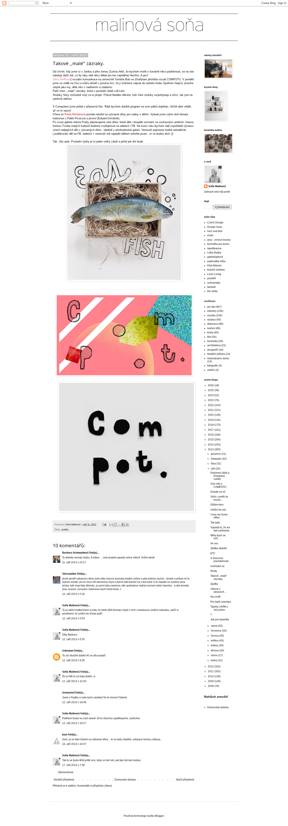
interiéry (212, 311)
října (214, 463)
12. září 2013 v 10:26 (74, 681)
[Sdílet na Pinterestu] (127, 525)
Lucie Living (214, 274)
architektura (214, 345)
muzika (211, 315)
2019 (211, 419)
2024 (211, 395)
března (215, 650)
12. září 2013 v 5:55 (73, 639)
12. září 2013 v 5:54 (73, 618)
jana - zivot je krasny (219, 239)
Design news (214, 226)
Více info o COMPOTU (218, 485)
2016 (211, 434)
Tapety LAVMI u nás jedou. (219, 608)
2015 (211, 439)
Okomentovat (65, 772)
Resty (213, 571)
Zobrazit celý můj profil (217, 191)
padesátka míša (216, 261)
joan (64, 734)
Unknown (67, 650)
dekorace (212, 323)
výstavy (211, 319)
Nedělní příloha (216, 354)
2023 (211, 400)
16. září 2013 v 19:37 (74, 744)
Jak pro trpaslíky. (219, 619)
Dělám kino (216, 504)
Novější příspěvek (64, 779)
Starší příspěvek (185, 779)
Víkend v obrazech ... (218, 590)
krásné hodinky (216, 269)
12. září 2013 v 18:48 (74, 702)
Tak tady (215, 522)
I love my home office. (219, 516)
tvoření (211, 328)
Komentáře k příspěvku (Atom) (94, 785)
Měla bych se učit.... (218, 537)
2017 (211, 429)
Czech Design (215, 222)
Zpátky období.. (219, 548)
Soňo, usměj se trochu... (219, 498)
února (214, 655)
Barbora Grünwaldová (75, 552)
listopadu (216, 458)
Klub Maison (214, 265)
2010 (211, 676)
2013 (211, 449)
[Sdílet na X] (119, 525)
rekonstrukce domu (218, 358)
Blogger (159, 815)
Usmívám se (217, 566)
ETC (212, 553)
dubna (215, 645)
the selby (212, 291)
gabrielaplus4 (215, 256)
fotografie (212, 365)
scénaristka (213, 282)
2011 (211, 671)
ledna (214, 660)
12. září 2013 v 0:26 (73, 594)
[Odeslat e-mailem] (111, 525)
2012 (211, 666)
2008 (211, 686)
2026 (211, 385)
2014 (211, 444)
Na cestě (215, 596)
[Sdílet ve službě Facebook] (123, 525)
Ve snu (214, 543)
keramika (212, 341)
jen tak (211, 306)
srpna (214, 625)
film (209, 336)
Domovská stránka (125, 779)
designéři (212, 349)
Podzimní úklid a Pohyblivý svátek (219, 475)
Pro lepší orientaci (220, 601)
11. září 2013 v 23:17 (74, 562)
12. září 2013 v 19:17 (74, 723)
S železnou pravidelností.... (220, 560)
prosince (216, 453)
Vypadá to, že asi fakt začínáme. (220, 529)
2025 (211, 390)
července (216, 630)
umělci (211, 370)
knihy (210, 332)
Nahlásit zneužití (216, 696)
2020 (211, 414)
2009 (211, 681)
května (215, 640)
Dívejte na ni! (217, 491)
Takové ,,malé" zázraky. (218, 577)
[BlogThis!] (115, 525)
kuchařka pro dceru (218, 244)
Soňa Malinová (71, 605)
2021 (211, 410)
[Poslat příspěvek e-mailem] (104, 524)
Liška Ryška (214, 252)
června (215, 635)
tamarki (211, 287)
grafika (65, 529)
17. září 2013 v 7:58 (73, 765)
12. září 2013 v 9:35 (73, 660)
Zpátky (214, 583)
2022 (211, 405)
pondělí (211, 278)
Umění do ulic (218, 509)
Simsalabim (69, 573)
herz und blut (214, 231)
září (213, 468)
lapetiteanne (214, 248)
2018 (211, 424)
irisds (210, 235)
